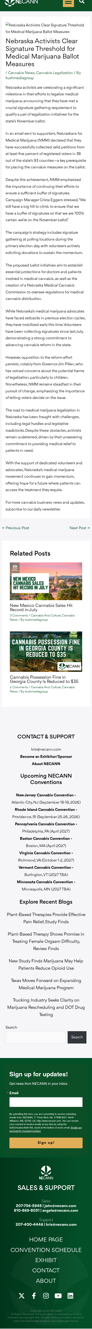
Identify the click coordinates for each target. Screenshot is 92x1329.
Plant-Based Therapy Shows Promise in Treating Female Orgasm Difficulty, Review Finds (46, 941)
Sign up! (46, 1143)
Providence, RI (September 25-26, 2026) (46, 817)
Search (11, 1027)
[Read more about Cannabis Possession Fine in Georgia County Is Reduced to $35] (46, 651)
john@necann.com (60, 1206)
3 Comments (19, 615)
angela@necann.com (60, 1211)
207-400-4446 (29, 1225)
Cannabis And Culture (46, 615)
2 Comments (19, 687)
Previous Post (15, 528)
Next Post (80, 528)
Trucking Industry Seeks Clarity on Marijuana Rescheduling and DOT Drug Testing (46, 1007)
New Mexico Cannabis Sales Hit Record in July (41, 608)
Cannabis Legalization (54, 73)
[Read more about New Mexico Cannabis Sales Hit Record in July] (46, 581)
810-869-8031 (27, 1211)
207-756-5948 (29, 1206)
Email (13, 1093)
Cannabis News (21, 73)
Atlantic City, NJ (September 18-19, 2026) (46, 802)
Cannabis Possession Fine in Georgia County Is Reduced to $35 (44, 679)
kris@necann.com (46, 749)
